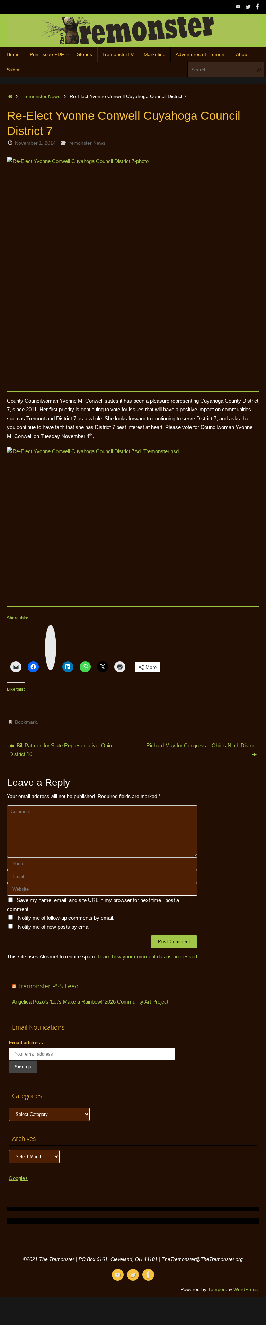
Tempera (218, 1289)
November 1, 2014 (35, 143)
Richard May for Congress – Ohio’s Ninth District (201, 745)
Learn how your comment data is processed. (148, 957)
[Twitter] (248, 6)
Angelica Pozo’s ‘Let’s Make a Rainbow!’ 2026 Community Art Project (90, 1002)
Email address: (27, 1043)
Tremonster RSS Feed (48, 986)
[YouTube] (238, 6)
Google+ (18, 1178)
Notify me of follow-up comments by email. (66, 918)
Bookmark (26, 722)
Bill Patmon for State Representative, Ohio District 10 (60, 749)
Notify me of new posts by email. (55, 927)
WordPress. (246, 1289)
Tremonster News (40, 96)
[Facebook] (258, 6)
